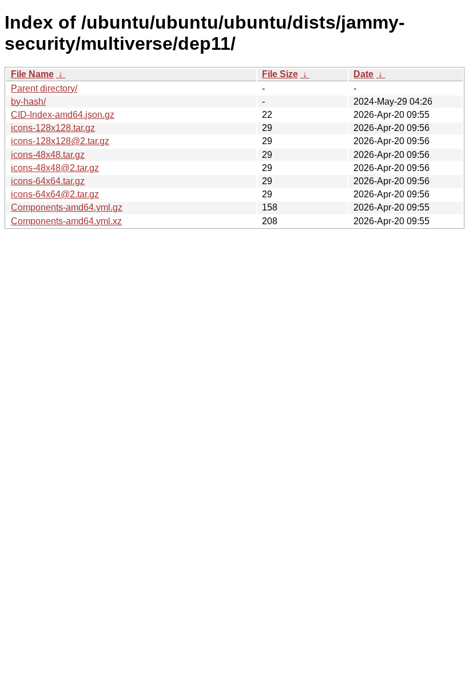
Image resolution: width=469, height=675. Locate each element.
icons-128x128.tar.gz (53, 128)
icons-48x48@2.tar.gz (55, 168)
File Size (280, 74)
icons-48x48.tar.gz (48, 155)
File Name (32, 74)
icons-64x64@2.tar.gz (55, 194)
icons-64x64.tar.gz (48, 181)
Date (363, 74)
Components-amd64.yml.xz (66, 221)
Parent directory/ (44, 88)
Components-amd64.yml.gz (66, 207)
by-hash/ (28, 101)
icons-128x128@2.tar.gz (60, 141)
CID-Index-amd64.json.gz (62, 115)
